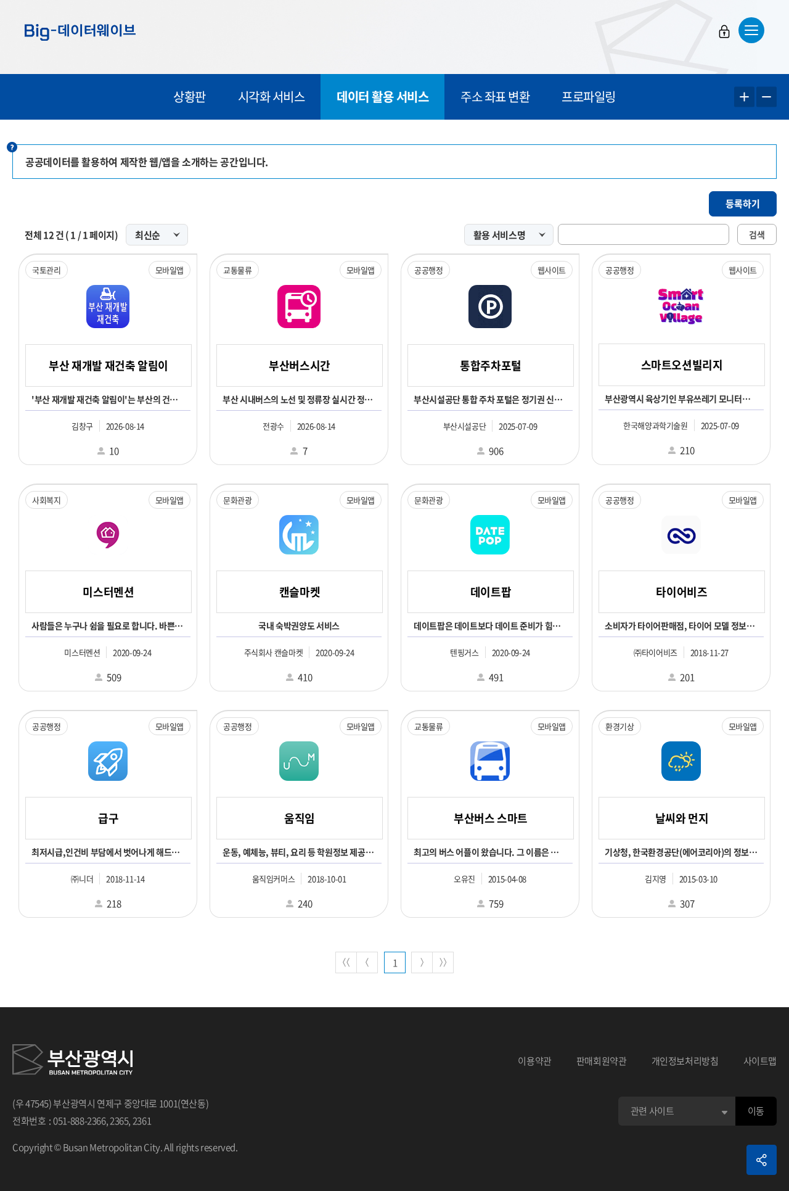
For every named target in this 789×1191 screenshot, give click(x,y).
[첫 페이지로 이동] (346, 962)
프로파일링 (589, 96)
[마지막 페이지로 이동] (443, 962)
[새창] (72, 1061)
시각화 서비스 (271, 96)
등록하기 (743, 203)
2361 (142, 1120)
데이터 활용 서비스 (382, 96)
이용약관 (535, 1061)
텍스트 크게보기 (744, 97)
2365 (119, 1120)
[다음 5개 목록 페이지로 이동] (422, 962)
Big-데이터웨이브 (80, 32)
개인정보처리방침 (685, 1061)
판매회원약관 (601, 1061)
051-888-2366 (79, 1120)
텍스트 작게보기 (766, 97)
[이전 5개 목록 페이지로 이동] (367, 962)
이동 (756, 1111)
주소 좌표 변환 (494, 96)
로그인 (724, 31)
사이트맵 (760, 1061)
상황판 (189, 96)
